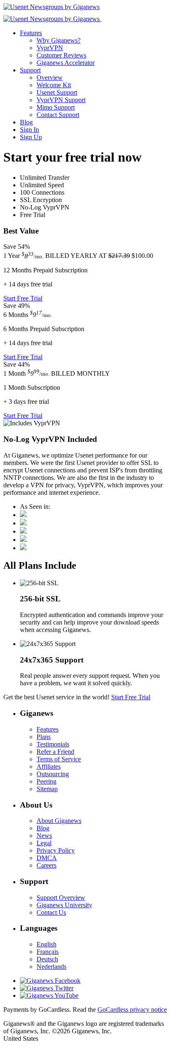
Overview (50, 77)
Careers (46, 865)
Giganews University (64, 904)
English (46, 944)
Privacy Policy (56, 850)
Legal (44, 842)
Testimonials (53, 744)
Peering (46, 781)
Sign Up (31, 137)
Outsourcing (53, 773)
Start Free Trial (22, 298)
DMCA (47, 857)
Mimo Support (56, 107)
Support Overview (61, 897)
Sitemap (47, 788)
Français (48, 951)
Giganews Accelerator (66, 62)
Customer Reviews (61, 55)
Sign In (29, 129)
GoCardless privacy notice (132, 1009)
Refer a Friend (55, 751)
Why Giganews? (59, 40)
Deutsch (47, 959)
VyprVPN (50, 47)
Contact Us (51, 912)
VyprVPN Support (61, 99)
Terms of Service (59, 759)
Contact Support (58, 114)
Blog (26, 122)
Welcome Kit (54, 84)
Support (30, 70)
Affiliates (49, 766)
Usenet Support (57, 92)
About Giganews (59, 820)
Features (31, 32)
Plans (44, 736)
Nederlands (51, 966)
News (44, 835)
